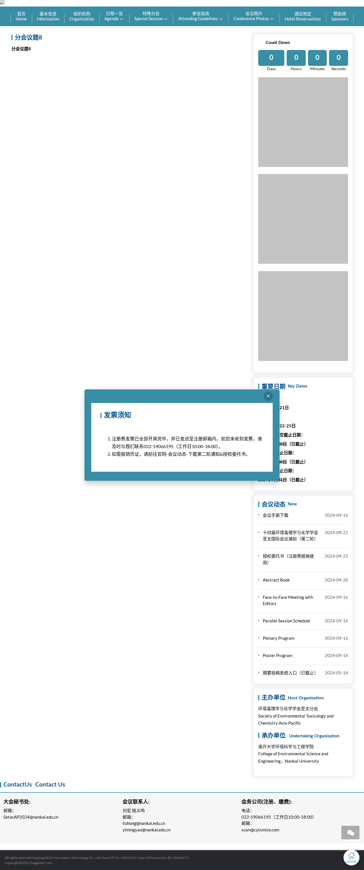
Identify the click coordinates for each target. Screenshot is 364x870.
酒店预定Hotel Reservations (303, 16)
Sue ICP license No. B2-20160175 (164, 858)
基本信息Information (48, 16)
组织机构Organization (81, 16)
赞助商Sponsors (339, 16)
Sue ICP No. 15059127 (119, 858)
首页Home (21, 16)
